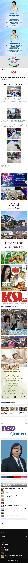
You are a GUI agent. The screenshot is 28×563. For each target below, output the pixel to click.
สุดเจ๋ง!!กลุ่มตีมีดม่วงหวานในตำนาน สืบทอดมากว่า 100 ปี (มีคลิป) (12, 505)
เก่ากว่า (26, 423)
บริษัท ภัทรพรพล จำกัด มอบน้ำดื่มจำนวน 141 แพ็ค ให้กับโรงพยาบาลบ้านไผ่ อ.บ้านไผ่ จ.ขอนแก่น (4, 413)
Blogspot (12, 561)
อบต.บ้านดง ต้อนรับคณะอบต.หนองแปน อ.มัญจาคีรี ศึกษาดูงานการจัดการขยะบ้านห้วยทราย (15, 491)
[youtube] (17, 477)
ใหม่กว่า (2, 423)
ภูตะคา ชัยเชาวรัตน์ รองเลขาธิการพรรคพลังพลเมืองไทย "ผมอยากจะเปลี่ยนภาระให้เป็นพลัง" (15, 488)
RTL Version (18, 560)
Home (9, 560)
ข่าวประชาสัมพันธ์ (3, 524)
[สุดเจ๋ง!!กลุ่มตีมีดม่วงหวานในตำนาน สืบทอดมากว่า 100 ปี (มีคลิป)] (2, 506)
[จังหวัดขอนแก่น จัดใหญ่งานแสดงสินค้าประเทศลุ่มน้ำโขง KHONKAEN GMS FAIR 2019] (2, 513)
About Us (11, 560)
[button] (1, 69)
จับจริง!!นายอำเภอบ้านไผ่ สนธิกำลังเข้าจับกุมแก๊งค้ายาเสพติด (11, 515)
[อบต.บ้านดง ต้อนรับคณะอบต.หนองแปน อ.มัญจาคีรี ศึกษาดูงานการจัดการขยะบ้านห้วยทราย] (2, 492)
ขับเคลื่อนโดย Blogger (4, 527)
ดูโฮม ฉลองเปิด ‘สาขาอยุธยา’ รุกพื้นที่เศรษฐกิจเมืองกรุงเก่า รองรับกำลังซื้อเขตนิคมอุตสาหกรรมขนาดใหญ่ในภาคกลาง (16, 549)
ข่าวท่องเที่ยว (2, 523)
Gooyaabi (18, 561)
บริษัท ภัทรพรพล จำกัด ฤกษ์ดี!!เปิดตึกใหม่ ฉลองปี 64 (14, 412)
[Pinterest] (12, 402)
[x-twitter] (10, 477)
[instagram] (24, 477)
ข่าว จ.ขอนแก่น (2, 520)
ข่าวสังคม (14, 537)
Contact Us (14, 560)
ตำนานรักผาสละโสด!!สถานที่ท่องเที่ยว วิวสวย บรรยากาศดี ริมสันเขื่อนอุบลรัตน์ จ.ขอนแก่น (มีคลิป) (16, 508)
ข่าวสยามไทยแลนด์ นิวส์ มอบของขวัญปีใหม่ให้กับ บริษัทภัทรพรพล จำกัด (23, 413)
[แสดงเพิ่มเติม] (15, 402)
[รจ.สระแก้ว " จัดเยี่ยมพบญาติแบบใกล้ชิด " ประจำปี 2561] (2, 503)
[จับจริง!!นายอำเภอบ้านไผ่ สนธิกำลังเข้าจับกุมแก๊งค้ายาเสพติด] (2, 516)
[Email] (14, 402)
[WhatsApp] (11, 402)
